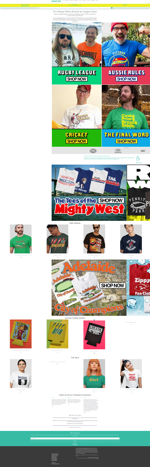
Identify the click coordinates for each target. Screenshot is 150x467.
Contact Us (54, 462)
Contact (97, 0)
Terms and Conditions (55, 463)
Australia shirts (54, 459)
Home (63, 0)
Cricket (80, 0)
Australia (88, 0)
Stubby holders (93, 0)
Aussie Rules (71, 0)
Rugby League (66, 0)
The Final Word (84, 0)
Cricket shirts (54, 457)
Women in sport (54, 455)
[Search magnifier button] (111, 8)
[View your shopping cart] (149, 3)
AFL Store (79, 451)
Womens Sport (76, 0)
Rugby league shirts (55, 453)
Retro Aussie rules (55, 454)
